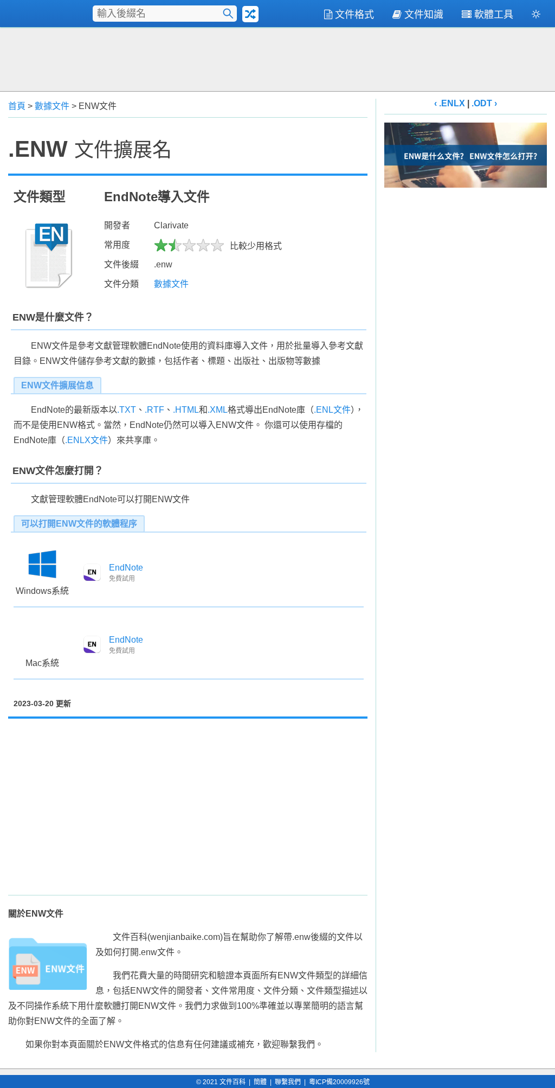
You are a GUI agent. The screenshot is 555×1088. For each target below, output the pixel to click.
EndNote (126, 567)
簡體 (260, 1082)
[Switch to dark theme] (536, 16)
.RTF (154, 409)
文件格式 (354, 14)
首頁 (16, 106)
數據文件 (52, 106)
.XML (218, 409)
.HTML (186, 409)
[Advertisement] (277, 58)
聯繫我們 (288, 1082)
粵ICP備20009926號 (339, 1082)
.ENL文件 (332, 409)
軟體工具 (493, 14)
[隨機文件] (250, 14)
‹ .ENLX (449, 103)
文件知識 (423, 14)
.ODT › (484, 103)
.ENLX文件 (86, 440)
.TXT (126, 409)
